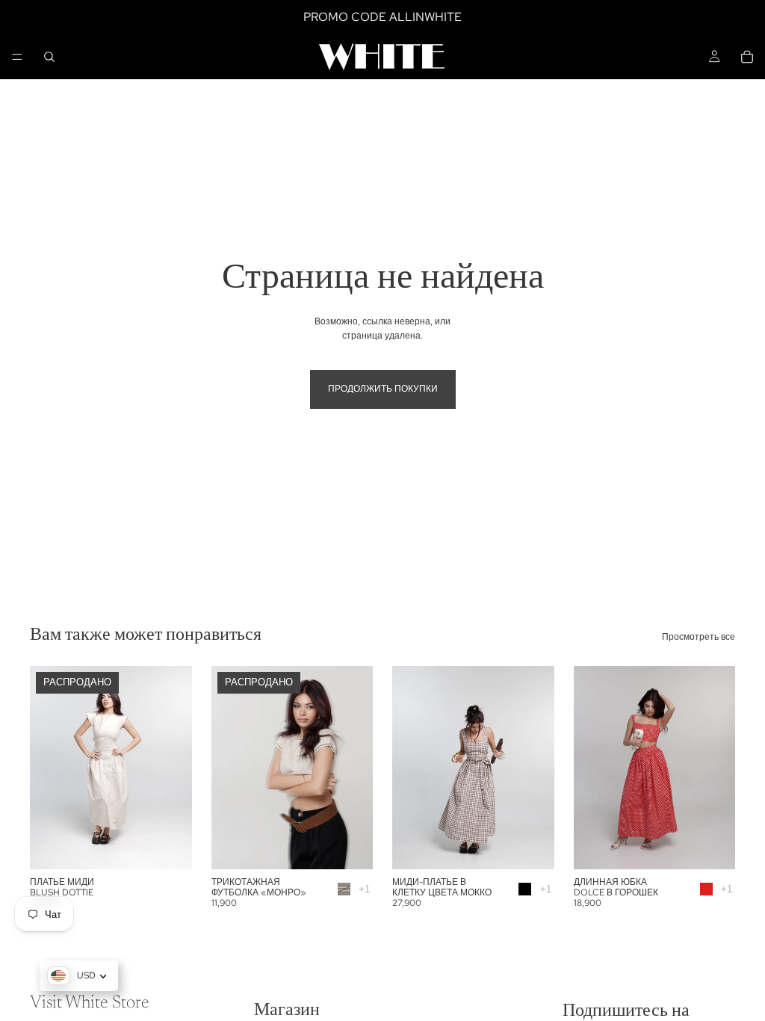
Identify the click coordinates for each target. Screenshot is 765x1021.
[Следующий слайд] (175, 767)
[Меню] (17, 57)
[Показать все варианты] (364, 889)
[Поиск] (49, 56)
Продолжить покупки (383, 389)
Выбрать (544, 845)
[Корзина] (747, 56)
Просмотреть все (698, 637)
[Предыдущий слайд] (46, 767)
